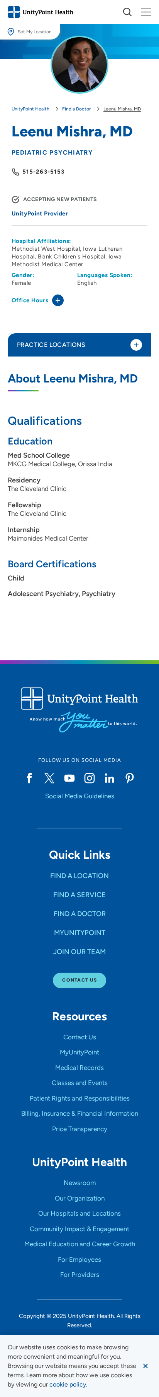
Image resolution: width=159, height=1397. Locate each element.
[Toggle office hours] (58, 300)
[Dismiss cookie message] (145, 1366)
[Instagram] (89, 778)
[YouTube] (69, 778)
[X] (49, 778)
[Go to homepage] (40, 12)
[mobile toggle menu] (127, 12)
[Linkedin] (109, 778)
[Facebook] (29, 778)
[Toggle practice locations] (136, 345)
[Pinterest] (129, 778)
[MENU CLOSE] (146, 12)
